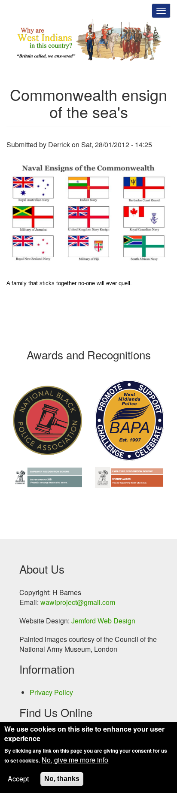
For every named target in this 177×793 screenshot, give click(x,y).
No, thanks (61, 778)
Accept (18, 779)
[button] (88, 213)
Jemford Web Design (103, 621)
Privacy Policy (51, 692)
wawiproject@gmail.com (77, 602)
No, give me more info (75, 760)
